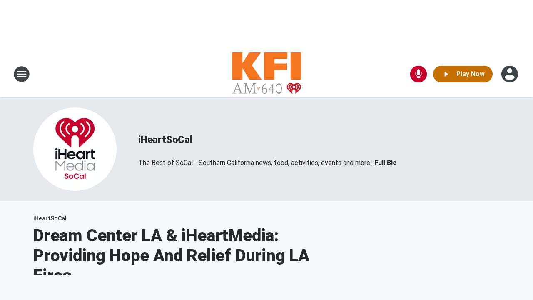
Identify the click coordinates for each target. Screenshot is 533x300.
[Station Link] (266, 74)
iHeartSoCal (165, 139)
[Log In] (510, 74)
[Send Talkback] (418, 74)
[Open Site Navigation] (21, 74)
